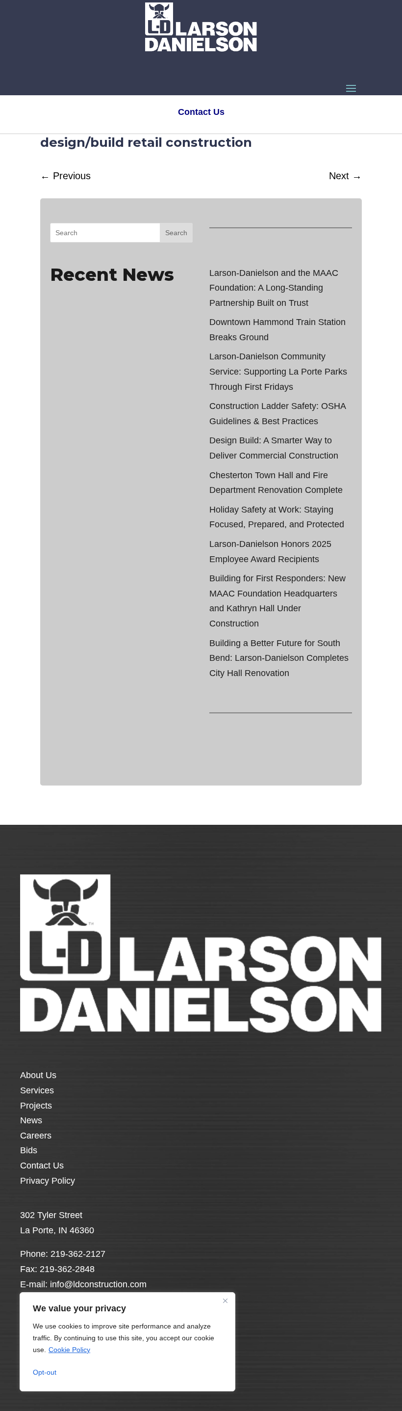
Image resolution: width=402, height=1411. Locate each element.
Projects (36, 1106)
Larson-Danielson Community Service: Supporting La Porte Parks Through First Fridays (278, 371)
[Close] (225, 1300)
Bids (28, 1150)
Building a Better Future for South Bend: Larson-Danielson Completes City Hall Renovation (279, 658)
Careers (35, 1135)
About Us (38, 1075)
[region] (127, 1341)
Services (37, 1090)
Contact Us (42, 1165)
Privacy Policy (47, 1181)
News (31, 1120)
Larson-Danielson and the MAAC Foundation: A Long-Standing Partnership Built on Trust (273, 288)
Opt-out (44, 1372)
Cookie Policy (69, 1350)
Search (176, 233)
